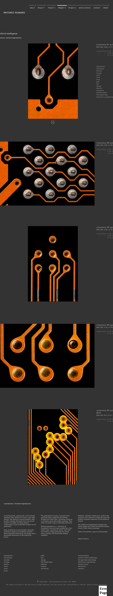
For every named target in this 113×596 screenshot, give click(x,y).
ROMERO (20, 12)
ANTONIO (9, 12)
